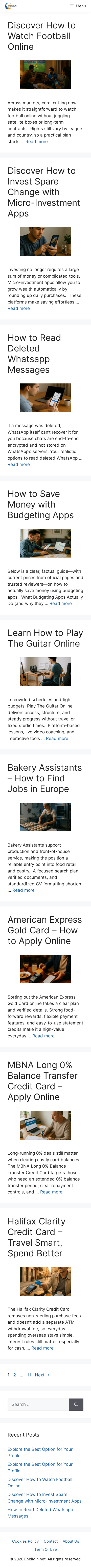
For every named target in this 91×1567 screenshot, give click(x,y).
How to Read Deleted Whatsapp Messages (34, 353)
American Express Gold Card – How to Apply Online (45, 930)
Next (42, 1374)
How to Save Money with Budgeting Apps (41, 504)
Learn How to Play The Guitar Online (45, 638)
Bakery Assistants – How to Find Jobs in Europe (45, 778)
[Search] (76, 1404)
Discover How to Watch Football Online (42, 36)
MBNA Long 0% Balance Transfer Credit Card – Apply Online (43, 1080)
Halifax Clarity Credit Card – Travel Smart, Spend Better (36, 1237)
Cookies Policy (25, 1541)
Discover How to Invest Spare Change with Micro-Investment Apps (44, 191)
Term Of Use (45, 1549)
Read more (37, 141)
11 (29, 1374)
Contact (51, 1541)
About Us (71, 1541)
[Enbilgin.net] (10, 6)
